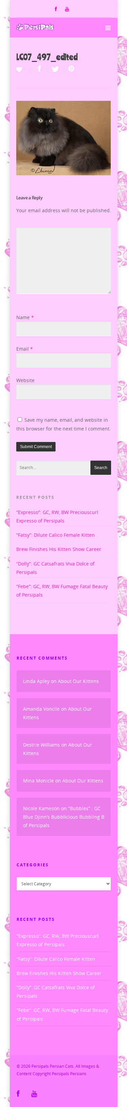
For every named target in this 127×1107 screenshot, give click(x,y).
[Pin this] (70, 69)
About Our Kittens (78, 681)
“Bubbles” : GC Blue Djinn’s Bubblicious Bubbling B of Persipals (63, 816)
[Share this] (39, 69)
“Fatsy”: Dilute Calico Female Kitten (55, 535)
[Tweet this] (55, 69)
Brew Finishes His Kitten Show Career (58, 549)
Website (25, 380)
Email (24, 349)
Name (25, 317)
